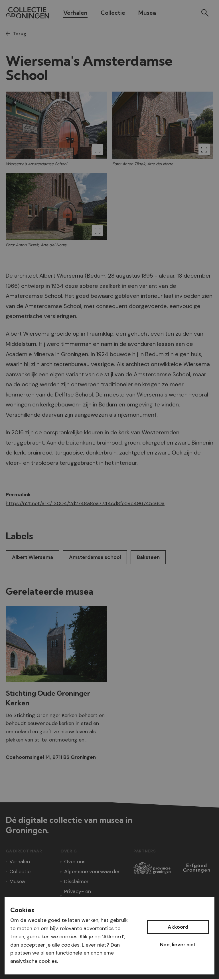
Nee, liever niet (178, 944)
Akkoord (178, 927)
